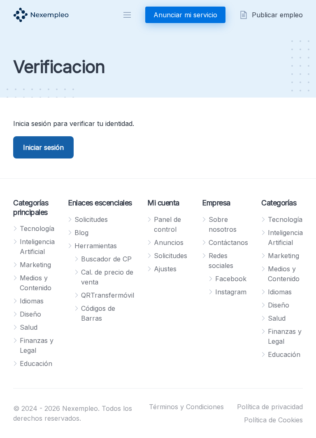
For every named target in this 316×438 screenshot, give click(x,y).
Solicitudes (91, 219)
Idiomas (32, 301)
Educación (36, 363)
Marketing (35, 265)
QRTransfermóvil (107, 295)
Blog (81, 232)
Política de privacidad (270, 407)
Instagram (230, 292)
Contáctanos (228, 242)
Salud (28, 327)
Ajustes (165, 269)
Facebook (230, 279)
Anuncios (169, 242)
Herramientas (95, 246)
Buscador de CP (106, 259)
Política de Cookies (273, 420)
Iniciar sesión (43, 147)
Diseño (30, 314)
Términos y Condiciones (186, 407)
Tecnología (37, 228)
